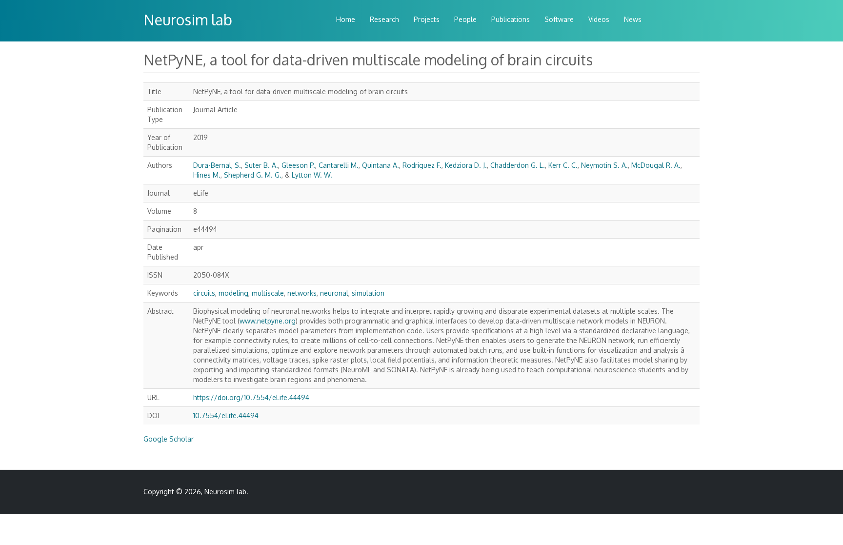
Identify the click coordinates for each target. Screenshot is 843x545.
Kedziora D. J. (466, 165)
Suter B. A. (261, 165)
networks (302, 293)
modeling (233, 293)
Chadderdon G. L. (517, 165)
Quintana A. (380, 165)
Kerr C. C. (563, 165)
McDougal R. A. (656, 165)
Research (384, 19)
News (633, 19)
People (465, 19)
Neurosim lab (187, 19)
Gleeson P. (298, 165)
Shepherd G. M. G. (252, 175)
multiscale (268, 293)
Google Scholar (168, 439)
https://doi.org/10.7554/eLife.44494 (251, 397)
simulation (368, 293)
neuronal (334, 293)
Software (559, 19)
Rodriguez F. (422, 165)
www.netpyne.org (268, 321)
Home (345, 19)
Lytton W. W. (312, 175)
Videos (598, 19)
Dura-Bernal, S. (217, 165)
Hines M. (207, 175)
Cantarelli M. (339, 165)
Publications (510, 19)
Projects (427, 19)
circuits (204, 293)
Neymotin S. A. (604, 165)
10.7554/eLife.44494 (226, 415)
